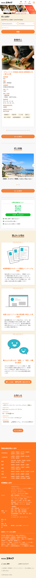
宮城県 (27, 452)
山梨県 (12, 456)
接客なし (3, 544)
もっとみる (18, 136)
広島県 (27, 471)
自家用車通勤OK (15, 546)
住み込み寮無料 (5, 537)
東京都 (19, 460)
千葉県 (22, 462)
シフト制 (29, 542)
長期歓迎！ (30, 539)
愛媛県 (22, 474)
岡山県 (22, 471)
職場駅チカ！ (17, 540)
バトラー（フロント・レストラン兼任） (21, 488)
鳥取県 (12, 471)
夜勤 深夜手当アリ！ (13, 544)
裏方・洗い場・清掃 (24, 500)
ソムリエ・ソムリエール (17, 493)
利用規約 (10, 568)
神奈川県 (13, 460)
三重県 (27, 465)
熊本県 (27, 476)
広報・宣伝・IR (23, 513)
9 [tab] (23, 130)
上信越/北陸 (4, 457)
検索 (18, 32)
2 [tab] (9, 130)
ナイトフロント (27, 497)
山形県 (17, 454)
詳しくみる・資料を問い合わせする (18, 382)
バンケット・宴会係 (24, 504)
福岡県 (12, 476)
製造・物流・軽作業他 (4, 525)
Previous (2, 56)
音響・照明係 (14, 504)
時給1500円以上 (10, 535)
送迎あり (32, 546)
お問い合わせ (6, 570)
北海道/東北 (4, 453)
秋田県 (12, 454)
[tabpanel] (18, 86)
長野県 (17, 456)
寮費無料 (13, 537)
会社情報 (5, 568)
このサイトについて (23, 564)
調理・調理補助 (15, 495)
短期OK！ (3, 540)
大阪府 (22, 467)
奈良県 (12, 469)
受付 (30, 513)
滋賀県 (12, 467)
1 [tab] (7, 130)
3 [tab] (11, 130)
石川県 (12, 458)
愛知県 (22, 465)
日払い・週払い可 (21, 539)
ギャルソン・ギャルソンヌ (18, 492)
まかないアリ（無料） (7, 542)
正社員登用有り (24, 544)
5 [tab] (15, 130)
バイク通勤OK (24, 546)
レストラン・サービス (17, 490)
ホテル (3, 495)
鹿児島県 (23, 478)
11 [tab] (27, 130)
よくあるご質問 (5, 564)
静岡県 (12, 465)
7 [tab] (19, 130)
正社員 (3, 535)
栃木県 (28, 460)
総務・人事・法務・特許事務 (18, 512)
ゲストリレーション (16, 497)
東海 (2, 465)
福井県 (17, 458)
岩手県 (22, 452)
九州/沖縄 (3, 477)
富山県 (27, 456)
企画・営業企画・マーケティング (20, 508)
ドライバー (26, 525)
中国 (2, 471)
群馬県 (12, 462)
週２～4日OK (4, 539)
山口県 (32, 471)
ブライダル (28, 502)
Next (34, 56)
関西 (2, 468)
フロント (23, 495)
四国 (2, 474)
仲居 (26, 493)
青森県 (17, 452)
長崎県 (22, 476)
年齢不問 (10, 540)
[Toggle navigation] (34, 2)
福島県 (22, 454)
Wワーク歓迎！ (5, 546)
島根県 (17, 471)
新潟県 (22, 456)
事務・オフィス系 (4, 511)
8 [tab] (21, 130)
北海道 (12, 452)
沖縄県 (28, 478)
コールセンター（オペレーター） (20, 517)
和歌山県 (18, 469)
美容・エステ (14, 500)
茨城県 (23, 460)
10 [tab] (25, 130)
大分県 (12, 478)
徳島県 (12, 474)
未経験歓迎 (12, 539)
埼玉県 (17, 462)
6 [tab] (17, 130)
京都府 (17, 467)
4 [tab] (13, 130)
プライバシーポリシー (19, 568)
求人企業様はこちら (29, 568)
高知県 (27, 474)
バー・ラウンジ (15, 499)
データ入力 (14, 515)
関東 (2, 461)
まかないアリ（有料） (20, 542)
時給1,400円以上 (20, 535)
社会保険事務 (14, 513)
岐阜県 (17, 465)
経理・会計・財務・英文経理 (18, 510)
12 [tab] (29, 130)
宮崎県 (17, 478)
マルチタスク (14, 486)
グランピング (20, 502)
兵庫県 (27, 467)
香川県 (17, 474)
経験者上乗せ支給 (21, 537)
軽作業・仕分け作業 (16, 525)
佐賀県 (17, 476)
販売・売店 (23, 499)
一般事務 (13, 506)
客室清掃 (13, 502)
